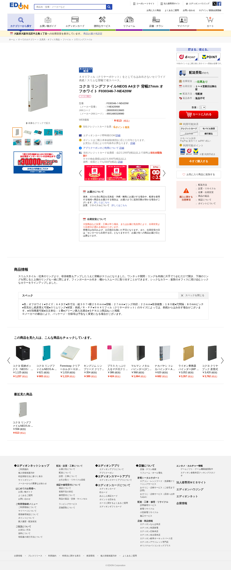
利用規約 (52, 556)
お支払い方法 (24, 530)
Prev (81, 173)
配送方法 (202, 184)
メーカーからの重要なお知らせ (32, 483)
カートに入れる (202, 114)
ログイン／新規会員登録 (210, 10)
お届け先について (67, 469)
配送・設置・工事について (69, 466)
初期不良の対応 (66, 491)
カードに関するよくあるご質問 (113, 503)
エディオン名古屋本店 (150, 535)
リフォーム (129, 26)
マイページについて (27, 511)
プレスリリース (35, 556)
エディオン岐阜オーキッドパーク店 (156, 538)
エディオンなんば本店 (150, 524)
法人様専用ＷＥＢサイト (191, 482)
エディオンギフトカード (110, 506)
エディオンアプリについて (111, 469)
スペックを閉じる (194, 295)
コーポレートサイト (145, 3)
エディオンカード (75, 26)
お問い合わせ (189, 10)
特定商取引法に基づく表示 (30, 476)
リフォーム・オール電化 (151, 473)
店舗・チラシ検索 (148, 469)
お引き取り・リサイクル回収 (72, 480)
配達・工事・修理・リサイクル (152, 502)
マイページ (183, 26)
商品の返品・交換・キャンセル (73, 499)
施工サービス (146, 516)
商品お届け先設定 (92, 33)
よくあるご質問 (172, 10)
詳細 (118, 135)
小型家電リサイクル (149, 512)
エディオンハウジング (199, 3)
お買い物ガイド (48, 26)
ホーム (12, 39)
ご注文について (23, 526)
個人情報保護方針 (26, 473)
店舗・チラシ (156, 26)
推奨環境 (90, 556)
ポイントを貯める (107, 499)
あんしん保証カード (108, 496)
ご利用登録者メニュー (27, 504)
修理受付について (67, 495)
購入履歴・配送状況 (27, 521)
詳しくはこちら (101, 202)
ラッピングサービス (68, 504)
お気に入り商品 (154, 10)
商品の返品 (203, 196)
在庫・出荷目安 (206, 192)
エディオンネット (187, 496)
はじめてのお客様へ (26, 488)
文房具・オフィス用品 (49, 39)
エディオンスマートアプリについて (115, 480)
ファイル (67, 39)
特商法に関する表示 (71, 556)
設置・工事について (68, 476)
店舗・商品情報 (145, 521)
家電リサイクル (147, 509)
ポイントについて (207, 203)
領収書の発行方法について (30, 537)
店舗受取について (67, 507)
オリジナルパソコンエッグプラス (155, 545)
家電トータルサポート (148, 478)
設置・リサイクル (207, 188)
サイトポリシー (25, 480)
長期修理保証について (28, 514)
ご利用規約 (23, 469)
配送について (65, 472)
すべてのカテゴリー (27, 39)
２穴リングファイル (83, 39)
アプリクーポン (106, 473)
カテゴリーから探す (21, 26)
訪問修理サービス (148, 505)
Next (163, 173)
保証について (204, 199)
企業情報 (181, 503)
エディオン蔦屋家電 (149, 528)
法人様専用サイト (172, 3)
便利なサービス (102, 26)
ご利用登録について (27, 507)
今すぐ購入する (198, 161)
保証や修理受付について (68, 485)
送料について (24, 533)
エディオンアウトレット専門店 (154, 542)
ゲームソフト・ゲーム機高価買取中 (197, 469)
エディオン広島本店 (149, 531)
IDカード (103, 492)
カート (210, 21)
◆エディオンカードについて (112, 485)
